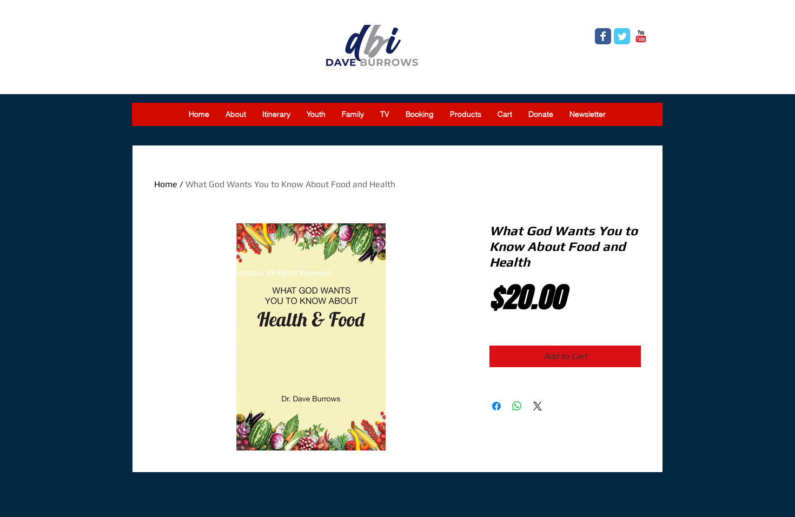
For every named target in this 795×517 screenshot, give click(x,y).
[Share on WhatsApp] (517, 406)
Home (165, 184)
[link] (641, 14)
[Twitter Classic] (622, 36)
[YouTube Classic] (641, 36)
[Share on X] (537, 406)
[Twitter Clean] (622, 269)
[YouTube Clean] (641, 269)
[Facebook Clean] (603, 269)
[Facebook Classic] (603, 36)
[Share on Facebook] (496, 406)
